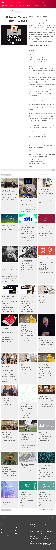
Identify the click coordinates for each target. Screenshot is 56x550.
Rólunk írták (45, 541)
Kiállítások (44, 3)
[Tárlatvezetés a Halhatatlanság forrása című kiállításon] (28, 333)
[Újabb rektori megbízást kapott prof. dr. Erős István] (46, 333)
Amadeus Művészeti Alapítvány (36, 531)
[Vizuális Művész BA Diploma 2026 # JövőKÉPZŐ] (28, 494)
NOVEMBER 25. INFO (36, 5)
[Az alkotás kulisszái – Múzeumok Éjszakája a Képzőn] (9, 229)
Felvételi (39, 3)
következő (4, 175)
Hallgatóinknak (13, 5)
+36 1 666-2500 (6, 535)
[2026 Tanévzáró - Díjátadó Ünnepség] (46, 402)
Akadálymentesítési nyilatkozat (36, 543)
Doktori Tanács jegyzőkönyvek (36, 533)
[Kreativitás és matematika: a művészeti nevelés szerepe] (9, 435)
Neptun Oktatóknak (34, 538)
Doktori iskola (31, 3)
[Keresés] (53, 517)
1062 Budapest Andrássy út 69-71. (7, 529)
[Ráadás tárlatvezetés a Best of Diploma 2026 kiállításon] (28, 368)
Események (44, 10)
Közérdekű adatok (46, 538)
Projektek (28, 5)
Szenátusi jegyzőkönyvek (47, 531)
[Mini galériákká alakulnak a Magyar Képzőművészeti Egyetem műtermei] (28, 229)
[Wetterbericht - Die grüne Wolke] (28, 402)
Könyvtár (32, 546)
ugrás (9, 175)
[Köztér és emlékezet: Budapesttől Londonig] (28, 466)
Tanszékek (24, 3)
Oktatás (49, 10)
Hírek (32, 10)
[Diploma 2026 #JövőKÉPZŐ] (46, 229)
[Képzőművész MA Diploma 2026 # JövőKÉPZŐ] (46, 494)
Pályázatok (45, 524)
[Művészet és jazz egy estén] (46, 299)
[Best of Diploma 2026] (46, 195)
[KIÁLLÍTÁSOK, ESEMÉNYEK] (9, 494)
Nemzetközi (21, 5)
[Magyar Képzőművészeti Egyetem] (4, 4)
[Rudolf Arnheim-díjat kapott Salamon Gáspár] (9, 368)
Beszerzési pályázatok (47, 533)
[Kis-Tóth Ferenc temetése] (9, 265)
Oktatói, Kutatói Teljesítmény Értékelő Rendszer (48, 544)
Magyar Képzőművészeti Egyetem (17, 10)
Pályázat (12, 11)
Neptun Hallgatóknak (47, 529)
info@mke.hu (5, 533)
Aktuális (11, 3)
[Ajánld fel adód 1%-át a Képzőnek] (28, 195)
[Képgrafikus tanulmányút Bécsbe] (9, 195)
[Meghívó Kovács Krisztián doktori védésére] (46, 435)
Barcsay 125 (32, 536)
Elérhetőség (32, 524)
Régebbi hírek (18, 11)
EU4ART (44, 536)
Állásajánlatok (33, 526)
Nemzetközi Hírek (37, 10)
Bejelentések (32, 541)
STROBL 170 (44, 5)
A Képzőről (17, 3)
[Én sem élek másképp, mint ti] (9, 466)
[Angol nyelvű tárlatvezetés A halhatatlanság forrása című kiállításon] (46, 368)
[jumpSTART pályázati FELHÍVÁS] (9, 333)
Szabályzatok (32, 529)
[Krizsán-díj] (9, 402)
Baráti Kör (45, 526)
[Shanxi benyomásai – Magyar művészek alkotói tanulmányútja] (28, 435)
